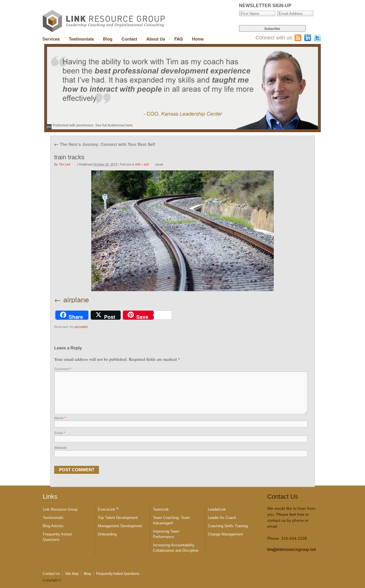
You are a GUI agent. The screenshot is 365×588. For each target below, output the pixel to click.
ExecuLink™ (108, 509)
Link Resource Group (60, 509)
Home (198, 39)
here (129, 125)
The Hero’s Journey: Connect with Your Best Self (104, 144)
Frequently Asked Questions (117, 574)
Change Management (225, 534)
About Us (155, 39)
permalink (81, 327)
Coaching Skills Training (228, 526)
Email (59, 432)
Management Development (120, 526)
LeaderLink (217, 509)
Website (60, 447)
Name (60, 417)
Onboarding (107, 534)
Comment (63, 368)
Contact (129, 39)
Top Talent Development (118, 517)
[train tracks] (182, 230)
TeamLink (161, 509)
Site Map (72, 574)
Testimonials (81, 39)
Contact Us (51, 574)
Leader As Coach (222, 517)
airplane (76, 299)
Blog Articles (53, 526)
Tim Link (64, 164)
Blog (107, 39)
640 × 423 (142, 164)
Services (51, 39)
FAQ (178, 39)
